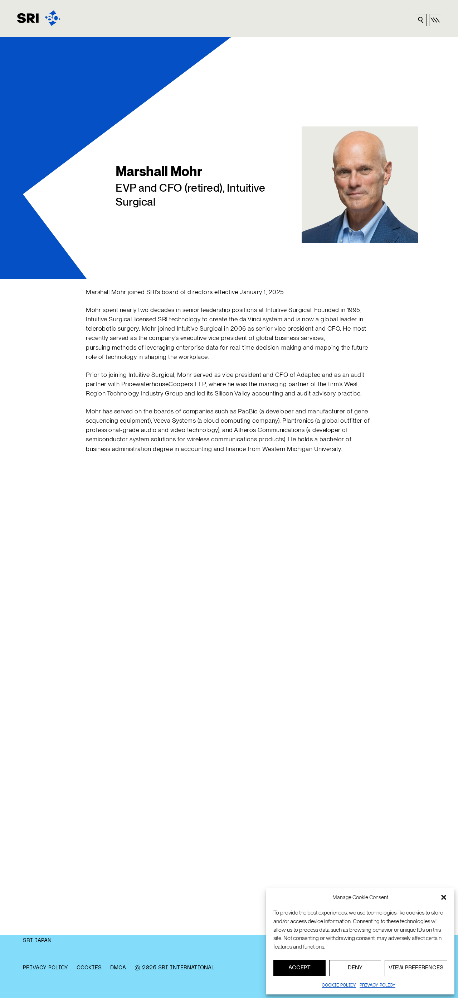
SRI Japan (37, 940)
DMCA (118, 967)
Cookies (89, 967)
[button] (443, 897)
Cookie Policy (339, 985)
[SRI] (38, 18)
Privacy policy (377, 985)
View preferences (416, 967)
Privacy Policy (45, 967)
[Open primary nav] (435, 20)
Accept (299, 967)
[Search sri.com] (421, 20)
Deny (355, 967)
